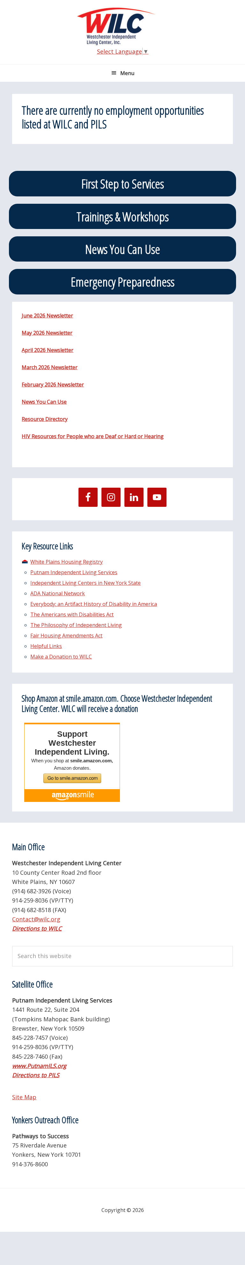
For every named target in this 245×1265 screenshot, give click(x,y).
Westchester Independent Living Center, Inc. (122, 26)
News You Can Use (122, 248)
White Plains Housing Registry (66, 561)
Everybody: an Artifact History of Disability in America (93, 603)
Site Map (24, 1097)
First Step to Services (122, 183)
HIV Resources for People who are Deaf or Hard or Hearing (93, 436)
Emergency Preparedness (122, 281)
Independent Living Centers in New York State (85, 582)
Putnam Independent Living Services (73, 572)
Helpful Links (46, 646)
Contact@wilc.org (36, 919)
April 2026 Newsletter (47, 350)
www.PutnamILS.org (39, 1066)
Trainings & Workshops (123, 216)
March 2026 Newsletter (50, 367)
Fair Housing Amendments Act (66, 635)
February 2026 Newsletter (53, 384)
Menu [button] (127, 73)
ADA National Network (57, 593)
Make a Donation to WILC (61, 656)
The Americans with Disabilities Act (72, 614)
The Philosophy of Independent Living (76, 625)
